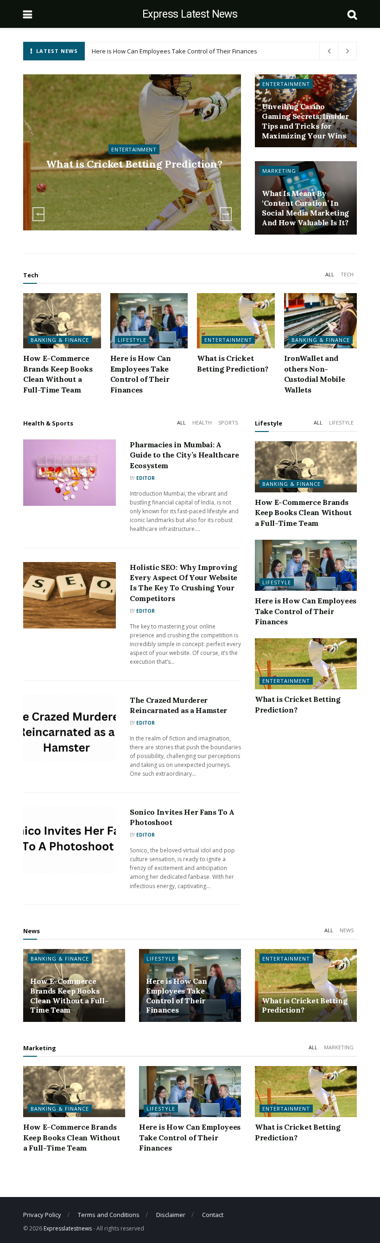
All (329, 274)
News (347, 930)
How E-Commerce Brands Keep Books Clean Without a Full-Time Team (303, 512)
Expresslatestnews (68, 1228)
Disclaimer (170, 1214)
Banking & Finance (134, 142)
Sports (228, 422)
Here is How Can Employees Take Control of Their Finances (305, 611)
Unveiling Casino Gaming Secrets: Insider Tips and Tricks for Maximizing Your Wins (305, 121)
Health (202, 422)
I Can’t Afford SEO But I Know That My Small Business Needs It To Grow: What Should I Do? (217, 51)
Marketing (279, 170)
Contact (212, 1214)
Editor (145, 478)
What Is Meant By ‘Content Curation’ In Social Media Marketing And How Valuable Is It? (305, 208)
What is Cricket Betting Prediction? (139, 51)
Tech (347, 274)
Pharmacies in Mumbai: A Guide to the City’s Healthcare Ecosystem (184, 455)
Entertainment (286, 83)
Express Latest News (189, 14)
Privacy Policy (42, 1214)
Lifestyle (132, 339)
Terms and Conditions (108, 1214)
